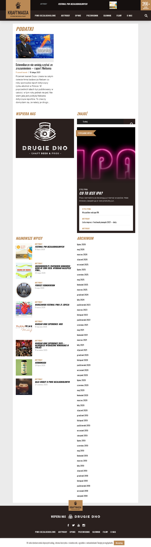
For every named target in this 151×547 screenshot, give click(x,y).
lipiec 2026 (81, 244)
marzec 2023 (82, 309)
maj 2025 (80, 279)
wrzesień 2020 (82, 370)
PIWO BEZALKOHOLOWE (45, 15)
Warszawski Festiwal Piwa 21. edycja (52, 304)
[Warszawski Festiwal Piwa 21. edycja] (24, 309)
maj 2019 (80, 450)
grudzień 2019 (82, 415)
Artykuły (43, 4)
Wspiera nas (59, 516)
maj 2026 (80, 249)
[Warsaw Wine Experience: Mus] (24, 329)
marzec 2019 (82, 460)
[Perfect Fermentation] (24, 290)
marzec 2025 (82, 289)
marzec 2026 (82, 254)
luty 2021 (80, 344)
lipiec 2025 (81, 269)
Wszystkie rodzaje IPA (90, 212)
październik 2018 (83, 485)
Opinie (78, 15)
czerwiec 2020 (82, 385)
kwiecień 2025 (82, 284)
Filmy (119, 15)
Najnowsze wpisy (29, 238)
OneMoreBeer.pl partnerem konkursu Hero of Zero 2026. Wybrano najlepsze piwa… (53, 268)
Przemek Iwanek (21, 72)
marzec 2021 (82, 339)
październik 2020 (83, 365)
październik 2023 (83, 304)
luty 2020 (80, 405)
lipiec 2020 (81, 380)
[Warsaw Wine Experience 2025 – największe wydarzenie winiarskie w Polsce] (24, 348)
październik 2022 (83, 319)
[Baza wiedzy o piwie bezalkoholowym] (24, 387)
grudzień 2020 (82, 354)
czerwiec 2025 (82, 274)
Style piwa (83, 189)
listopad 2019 (82, 420)
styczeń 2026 (82, 259)
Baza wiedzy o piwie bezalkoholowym (52, 381)
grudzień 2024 (82, 294)
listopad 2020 (82, 360)
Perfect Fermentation (45, 285)
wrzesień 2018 (82, 490)
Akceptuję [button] (119, 542)
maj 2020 (80, 390)
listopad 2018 (82, 480)
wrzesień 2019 (82, 430)
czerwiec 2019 (82, 445)
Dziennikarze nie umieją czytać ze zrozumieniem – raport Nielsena (34, 66)
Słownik (107, 15)
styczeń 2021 (82, 349)
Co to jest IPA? (90, 193)
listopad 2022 (82, 314)
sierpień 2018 (82, 495)
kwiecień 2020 (82, 395)
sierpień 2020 (82, 375)
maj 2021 (80, 329)
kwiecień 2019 (82, 455)
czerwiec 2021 (82, 324)
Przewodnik (92, 15)
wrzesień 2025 (82, 264)
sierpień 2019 (82, 435)
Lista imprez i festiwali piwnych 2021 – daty (99, 222)
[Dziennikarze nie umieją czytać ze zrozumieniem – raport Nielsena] (35, 46)
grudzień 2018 (82, 475)
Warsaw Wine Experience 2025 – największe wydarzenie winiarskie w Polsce (52, 345)
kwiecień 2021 (82, 334)
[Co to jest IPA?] (106, 166)
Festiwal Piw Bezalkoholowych (72, 3)
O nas (129, 15)
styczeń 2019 (82, 470)
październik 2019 (83, 425)
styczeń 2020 (82, 410)
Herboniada (40, 362)
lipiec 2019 (81, 440)
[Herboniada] (24, 367)
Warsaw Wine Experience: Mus (49, 324)
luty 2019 (80, 465)
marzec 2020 (82, 400)
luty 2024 (80, 299)
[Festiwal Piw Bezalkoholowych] (113, 5)
